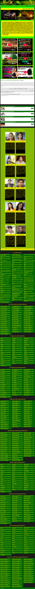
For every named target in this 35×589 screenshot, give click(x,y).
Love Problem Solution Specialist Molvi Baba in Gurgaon (16, 311)
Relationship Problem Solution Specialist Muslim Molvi (16, 294)
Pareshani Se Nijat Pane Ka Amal (28, 270)
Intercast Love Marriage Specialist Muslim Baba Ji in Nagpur (17, 574)
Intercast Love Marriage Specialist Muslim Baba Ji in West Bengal (17, 586)
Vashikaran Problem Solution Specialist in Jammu (28, 414)
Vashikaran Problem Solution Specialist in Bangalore (28, 403)
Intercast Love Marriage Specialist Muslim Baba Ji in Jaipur (5, 567)
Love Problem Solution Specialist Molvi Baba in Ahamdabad (5, 329)
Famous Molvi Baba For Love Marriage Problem (16, 296)
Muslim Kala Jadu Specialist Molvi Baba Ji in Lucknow (5, 502)
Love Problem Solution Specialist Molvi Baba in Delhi (5, 306)
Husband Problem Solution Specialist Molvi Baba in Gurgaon (17, 437)
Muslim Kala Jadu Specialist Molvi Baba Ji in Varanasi (5, 517)
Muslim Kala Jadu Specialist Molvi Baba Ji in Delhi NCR (29, 519)
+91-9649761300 (5, 35)
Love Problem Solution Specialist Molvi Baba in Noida (16, 313)
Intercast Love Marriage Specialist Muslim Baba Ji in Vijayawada (29, 576)
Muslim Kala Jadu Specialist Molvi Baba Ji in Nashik (17, 513)
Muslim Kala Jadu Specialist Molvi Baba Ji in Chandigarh (5, 523)
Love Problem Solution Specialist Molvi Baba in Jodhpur (5, 321)
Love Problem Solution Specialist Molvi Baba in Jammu (28, 319)
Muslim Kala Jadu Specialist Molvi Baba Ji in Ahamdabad (5, 519)
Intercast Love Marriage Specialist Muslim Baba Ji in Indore (17, 569)
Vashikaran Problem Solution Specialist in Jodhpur (4, 416)
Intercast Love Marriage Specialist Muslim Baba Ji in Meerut (5, 576)
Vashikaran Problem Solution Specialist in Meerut (4, 418)
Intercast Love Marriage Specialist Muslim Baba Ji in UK (17, 580)
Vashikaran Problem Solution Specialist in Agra (4, 405)
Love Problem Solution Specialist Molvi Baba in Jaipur (5, 315)
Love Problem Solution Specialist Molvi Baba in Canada (16, 331)
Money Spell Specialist (3, 260)
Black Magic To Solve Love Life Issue (17, 290)
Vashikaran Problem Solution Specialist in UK (16, 422)
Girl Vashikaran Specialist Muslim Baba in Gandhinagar (17, 388)
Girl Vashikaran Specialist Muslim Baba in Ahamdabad (5, 392)
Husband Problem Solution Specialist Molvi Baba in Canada (17, 458)
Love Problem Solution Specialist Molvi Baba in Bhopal (16, 319)
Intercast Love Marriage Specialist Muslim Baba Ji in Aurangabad (29, 578)
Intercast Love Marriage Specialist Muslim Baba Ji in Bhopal (17, 572)
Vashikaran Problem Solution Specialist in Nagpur (16, 416)
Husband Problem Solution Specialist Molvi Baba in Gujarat (29, 447)
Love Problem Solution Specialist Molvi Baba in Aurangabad (28, 327)
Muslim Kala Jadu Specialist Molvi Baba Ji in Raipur (17, 504)
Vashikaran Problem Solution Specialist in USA (16, 424)
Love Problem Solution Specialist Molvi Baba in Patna (28, 315)
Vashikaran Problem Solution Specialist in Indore (16, 412)
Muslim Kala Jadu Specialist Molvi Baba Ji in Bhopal (17, 508)
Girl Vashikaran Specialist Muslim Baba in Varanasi (5, 390)
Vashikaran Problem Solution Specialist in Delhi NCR (28, 424)
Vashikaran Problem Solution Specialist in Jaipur (4, 409)
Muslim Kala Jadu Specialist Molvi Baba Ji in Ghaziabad (29, 521)
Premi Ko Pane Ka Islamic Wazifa (28, 280)
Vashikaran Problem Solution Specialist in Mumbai (4, 403)
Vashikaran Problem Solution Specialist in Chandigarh (4, 428)
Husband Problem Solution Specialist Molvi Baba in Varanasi (5, 453)
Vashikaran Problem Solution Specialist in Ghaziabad (28, 426)
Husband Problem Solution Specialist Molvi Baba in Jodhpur (5, 447)
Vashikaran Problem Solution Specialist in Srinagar (28, 416)
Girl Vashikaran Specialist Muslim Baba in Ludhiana (17, 370)
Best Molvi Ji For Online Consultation (29, 260)
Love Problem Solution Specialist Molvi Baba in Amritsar (5, 331)
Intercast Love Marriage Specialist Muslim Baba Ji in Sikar (5, 572)
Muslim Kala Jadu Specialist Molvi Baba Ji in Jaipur (5, 504)
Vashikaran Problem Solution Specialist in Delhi (4, 401)
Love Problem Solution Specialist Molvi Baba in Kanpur (28, 317)
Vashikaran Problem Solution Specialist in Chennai (28, 405)
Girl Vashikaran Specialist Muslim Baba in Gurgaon (17, 374)
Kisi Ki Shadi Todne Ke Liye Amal (29, 277)
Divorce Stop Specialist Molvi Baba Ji (29, 298)
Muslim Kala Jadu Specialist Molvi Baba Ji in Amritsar (5, 521)
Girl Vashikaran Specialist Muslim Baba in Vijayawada (29, 388)
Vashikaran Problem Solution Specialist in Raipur (16, 409)
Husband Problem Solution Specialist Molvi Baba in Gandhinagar (17, 451)
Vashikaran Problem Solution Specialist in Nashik (16, 418)
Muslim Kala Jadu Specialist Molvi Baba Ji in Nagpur (17, 510)
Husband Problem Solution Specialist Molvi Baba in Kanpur (29, 441)
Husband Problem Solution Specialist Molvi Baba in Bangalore (29, 433)
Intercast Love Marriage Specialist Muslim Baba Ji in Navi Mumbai (29, 563)
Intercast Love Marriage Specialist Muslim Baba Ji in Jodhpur (5, 574)
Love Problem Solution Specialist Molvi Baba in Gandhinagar (16, 325)
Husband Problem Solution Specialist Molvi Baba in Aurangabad (29, 451)
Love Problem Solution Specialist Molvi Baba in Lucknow (5, 313)
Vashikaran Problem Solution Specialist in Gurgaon (16, 405)
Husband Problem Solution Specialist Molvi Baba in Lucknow (5, 439)
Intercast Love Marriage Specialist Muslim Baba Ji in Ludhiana (17, 559)
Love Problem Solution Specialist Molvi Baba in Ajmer (5, 317)
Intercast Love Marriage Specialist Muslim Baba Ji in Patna (29, 565)
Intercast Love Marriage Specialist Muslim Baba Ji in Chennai (29, 561)
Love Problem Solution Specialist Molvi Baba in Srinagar (28, 321)
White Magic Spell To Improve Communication (28, 272)
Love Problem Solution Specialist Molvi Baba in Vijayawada (28, 325)
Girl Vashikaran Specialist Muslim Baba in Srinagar (29, 384)
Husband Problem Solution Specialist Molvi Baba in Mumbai (5, 435)
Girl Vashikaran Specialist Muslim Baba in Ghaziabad (29, 394)
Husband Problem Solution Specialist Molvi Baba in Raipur (17, 441)
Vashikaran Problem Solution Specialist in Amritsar (4, 426)
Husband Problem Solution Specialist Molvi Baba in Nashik (17, 449)
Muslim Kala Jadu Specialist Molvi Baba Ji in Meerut (5, 513)
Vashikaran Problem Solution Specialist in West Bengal (28, 401)
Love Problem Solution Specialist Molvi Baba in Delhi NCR (28, 329)
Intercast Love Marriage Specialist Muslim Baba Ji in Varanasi (5, 580)
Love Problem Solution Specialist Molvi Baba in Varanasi (5, 327)
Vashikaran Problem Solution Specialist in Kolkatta (16, 403)
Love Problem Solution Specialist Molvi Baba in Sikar (5, 319)
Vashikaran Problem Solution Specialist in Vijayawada (28, 420)
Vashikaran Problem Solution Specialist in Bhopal (16, 414)
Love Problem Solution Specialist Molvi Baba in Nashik (16, 323)
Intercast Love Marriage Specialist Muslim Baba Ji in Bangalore (29, 559)
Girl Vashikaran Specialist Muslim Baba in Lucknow (5, 376)
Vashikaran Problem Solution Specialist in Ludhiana (16, 401)
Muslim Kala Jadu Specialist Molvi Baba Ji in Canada (17, 521)
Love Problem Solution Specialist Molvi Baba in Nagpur (16, 321)
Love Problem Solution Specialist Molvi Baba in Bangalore (28, 308)
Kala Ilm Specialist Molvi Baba (16, 255)
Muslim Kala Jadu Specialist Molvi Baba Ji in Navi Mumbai (29, 502)
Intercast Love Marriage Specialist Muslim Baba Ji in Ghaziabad (29, 582)
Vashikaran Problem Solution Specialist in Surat (4, 420)
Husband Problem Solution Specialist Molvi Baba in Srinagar (29, 445)
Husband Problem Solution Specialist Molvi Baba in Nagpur (17, 447)
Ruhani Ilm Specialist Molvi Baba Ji (5, 295)
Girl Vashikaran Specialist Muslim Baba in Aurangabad (29, 390)
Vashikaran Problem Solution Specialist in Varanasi (4, 422)
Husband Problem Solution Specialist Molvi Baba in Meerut (5, 449)
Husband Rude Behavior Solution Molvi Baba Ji (8, 106)
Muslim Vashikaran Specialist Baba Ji (29, 295)
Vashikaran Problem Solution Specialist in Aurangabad (28, 422)
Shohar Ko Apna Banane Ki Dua (5, 294)
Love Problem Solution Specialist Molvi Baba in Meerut (5, 323)
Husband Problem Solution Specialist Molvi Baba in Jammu (29, 443)
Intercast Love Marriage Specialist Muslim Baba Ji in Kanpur (29, 567)
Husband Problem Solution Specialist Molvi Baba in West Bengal (17, 460)
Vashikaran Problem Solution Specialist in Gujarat (28, 418)
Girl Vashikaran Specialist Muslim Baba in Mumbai (5, 372)
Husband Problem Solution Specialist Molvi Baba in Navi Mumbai (29, 437)
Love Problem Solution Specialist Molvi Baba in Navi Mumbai (28, 313)
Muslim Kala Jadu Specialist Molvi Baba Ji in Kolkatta (17, 498)
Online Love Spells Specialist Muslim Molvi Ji (7, 116)
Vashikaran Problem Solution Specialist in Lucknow (4, 407)
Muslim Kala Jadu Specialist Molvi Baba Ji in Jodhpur (5, 510)
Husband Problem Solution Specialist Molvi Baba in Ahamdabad (5, 456)
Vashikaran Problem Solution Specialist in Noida (16, 407)
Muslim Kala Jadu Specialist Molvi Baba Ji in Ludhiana (17, 496)
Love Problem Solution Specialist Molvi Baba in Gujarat (28, 323)
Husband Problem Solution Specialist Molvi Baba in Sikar (5, 445)
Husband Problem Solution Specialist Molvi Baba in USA (17, 456)
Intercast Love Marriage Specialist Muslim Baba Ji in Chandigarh (5, 586)
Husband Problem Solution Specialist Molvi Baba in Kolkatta (17, 435)
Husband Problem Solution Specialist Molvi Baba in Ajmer (5, 443)
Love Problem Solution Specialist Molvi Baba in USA (16, 329)
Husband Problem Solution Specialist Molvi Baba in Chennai (29, 435)
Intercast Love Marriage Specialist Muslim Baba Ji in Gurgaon (17, 563)
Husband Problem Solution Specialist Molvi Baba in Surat (5, 451)
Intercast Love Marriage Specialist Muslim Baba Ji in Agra (5, 563)
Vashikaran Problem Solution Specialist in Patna (28, 409)
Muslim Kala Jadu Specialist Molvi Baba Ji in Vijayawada (29, 515)
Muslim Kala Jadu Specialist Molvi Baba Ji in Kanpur (29, 506)
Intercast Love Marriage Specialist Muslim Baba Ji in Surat (5, 578)
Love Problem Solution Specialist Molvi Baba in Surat (5, 325)
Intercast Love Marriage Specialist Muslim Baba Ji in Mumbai (5, 561)
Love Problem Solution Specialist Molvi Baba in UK (16, 327)
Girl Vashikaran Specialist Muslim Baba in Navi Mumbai (29, 376)
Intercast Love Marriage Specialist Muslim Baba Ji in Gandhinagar (17, 578)
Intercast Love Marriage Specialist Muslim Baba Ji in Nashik (17, 576)
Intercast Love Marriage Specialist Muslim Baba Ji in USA (17, 582)
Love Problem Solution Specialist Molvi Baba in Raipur (16, 315)
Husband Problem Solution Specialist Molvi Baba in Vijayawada (29, 449)
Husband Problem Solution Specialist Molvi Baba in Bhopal (17, 445)
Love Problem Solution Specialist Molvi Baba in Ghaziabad (28, 331)
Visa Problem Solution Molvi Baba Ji (5, 270)
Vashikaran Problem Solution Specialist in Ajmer (4, 412)
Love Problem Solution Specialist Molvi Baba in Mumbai (5, 308)
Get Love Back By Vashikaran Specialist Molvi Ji (4, 284)
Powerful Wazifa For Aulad (4, 302)
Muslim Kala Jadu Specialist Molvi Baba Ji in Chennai (29, 500)
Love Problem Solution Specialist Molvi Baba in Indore (16, 317)
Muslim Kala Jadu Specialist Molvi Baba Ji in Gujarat (29, 513)
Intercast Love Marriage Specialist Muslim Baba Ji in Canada (17, 584)
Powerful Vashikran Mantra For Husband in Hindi (5, 255)
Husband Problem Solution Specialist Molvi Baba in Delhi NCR (29, 453)
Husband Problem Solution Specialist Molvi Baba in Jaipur (5, 441)
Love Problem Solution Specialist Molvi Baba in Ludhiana (16, 306)
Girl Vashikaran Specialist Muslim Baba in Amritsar (5, 394)
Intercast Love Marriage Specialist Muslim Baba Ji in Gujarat (29, 574)
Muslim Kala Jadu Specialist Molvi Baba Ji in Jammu (29, 508)
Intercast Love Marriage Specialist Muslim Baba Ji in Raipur (17, 567)
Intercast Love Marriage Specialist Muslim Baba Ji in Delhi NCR (29, 580)
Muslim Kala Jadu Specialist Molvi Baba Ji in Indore (17, 506)
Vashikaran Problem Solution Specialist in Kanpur (28, 412)
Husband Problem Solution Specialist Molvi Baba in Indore (17, 443)
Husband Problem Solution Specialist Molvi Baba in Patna (29, 439)
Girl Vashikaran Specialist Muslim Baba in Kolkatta (17, 372)
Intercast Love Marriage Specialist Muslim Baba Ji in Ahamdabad (5, 582)
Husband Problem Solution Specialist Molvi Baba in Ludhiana (17, 433)
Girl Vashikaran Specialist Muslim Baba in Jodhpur (5, 384)
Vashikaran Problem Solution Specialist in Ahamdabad (4, 424)
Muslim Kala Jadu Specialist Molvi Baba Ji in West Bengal (29, 496)
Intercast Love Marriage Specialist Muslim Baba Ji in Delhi (5, 559)
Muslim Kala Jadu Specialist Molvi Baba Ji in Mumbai (5, 498)
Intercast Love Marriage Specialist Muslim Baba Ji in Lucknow (5, 565)
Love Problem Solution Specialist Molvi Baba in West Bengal (28, 306)
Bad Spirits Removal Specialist (4, 301)
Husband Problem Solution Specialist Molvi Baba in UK (17, 453)
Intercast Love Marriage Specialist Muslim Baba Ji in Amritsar (5, 584)
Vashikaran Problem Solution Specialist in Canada (16, 426)
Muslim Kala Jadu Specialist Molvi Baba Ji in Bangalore (29, 498)
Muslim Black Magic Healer (16, 254)
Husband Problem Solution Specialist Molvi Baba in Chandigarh (5, 460)
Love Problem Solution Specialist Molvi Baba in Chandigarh (5, 333)
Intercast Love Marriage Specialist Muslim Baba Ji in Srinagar (29, 572)
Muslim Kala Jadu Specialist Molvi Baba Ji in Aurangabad (29, 517)
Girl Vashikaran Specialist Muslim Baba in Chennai (29, 374)
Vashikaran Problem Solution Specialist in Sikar (4, 414)
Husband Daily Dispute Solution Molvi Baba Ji (7, 111)
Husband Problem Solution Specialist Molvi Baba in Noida (17, 439)
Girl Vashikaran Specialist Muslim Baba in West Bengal (29, 370)
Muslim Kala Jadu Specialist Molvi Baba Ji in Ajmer (5, 506)
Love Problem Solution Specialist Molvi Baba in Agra (5, 311)
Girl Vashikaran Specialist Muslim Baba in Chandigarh (5, 397)
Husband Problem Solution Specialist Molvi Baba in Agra (5, 437)
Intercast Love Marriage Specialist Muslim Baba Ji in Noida (17, 565)
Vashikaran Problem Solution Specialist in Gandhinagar (16, 420)
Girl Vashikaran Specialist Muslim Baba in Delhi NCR (29, 392)
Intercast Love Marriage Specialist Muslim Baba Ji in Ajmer (5, 569)
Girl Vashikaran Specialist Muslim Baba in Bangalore (29, 372)
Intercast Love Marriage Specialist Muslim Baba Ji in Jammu (29, 569)
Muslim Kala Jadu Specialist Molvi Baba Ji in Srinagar (29, 510)
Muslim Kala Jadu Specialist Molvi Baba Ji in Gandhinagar (17, 515)
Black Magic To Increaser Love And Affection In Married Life (17, 289)
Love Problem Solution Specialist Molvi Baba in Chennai (28, 311)
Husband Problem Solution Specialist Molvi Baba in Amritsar (5, 458)
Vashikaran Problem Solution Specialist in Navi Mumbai (28, 407)
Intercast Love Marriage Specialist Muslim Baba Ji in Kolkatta (17, 561)
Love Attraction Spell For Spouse (17, 285)
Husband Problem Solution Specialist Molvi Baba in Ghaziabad (29, 456)
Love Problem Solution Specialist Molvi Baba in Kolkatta (16, 308)
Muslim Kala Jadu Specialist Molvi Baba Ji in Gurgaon (17, 500)
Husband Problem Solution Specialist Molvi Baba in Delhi (5, 433)
